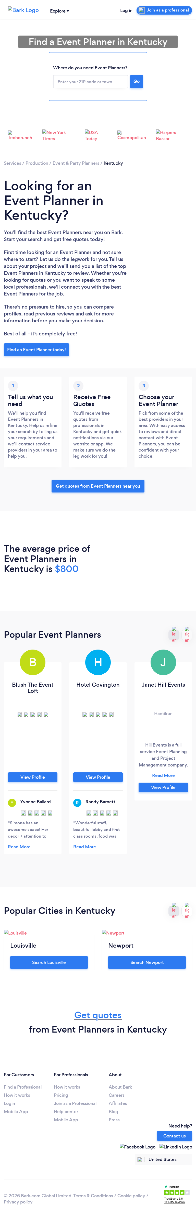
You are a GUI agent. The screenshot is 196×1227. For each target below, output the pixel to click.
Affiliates (118, 1103)
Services (12, 163)
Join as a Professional (75, 1103)
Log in (126, 10)
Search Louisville (49, 962)
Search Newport (147, 962)
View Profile (32, 777)
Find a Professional (23, 1087)
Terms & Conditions (93, 1196)
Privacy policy (18, 1202)
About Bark (120, 1087)
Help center (66, 1112)
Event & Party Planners (76, 163)
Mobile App (16, 1112)
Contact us (174, 1136)
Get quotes (98, 1015)
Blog (113, 1112)
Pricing (61, 1095)
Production (37, 163)
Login (9, 1103)
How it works (17, 1095)
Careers (117, 1095)
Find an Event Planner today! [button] (36, 350)
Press (114, 1120)
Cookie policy (131, 1196)
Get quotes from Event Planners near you (98, 486)
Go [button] (136, 81)
